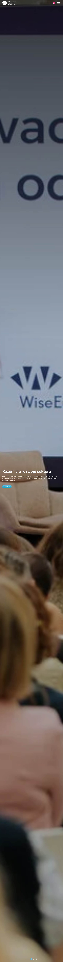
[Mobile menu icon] (59, 3)
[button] (31, 959)
